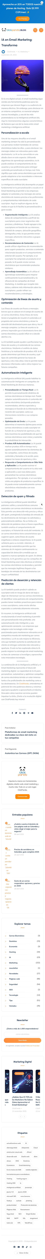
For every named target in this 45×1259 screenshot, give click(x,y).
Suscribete (22, 1040)
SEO (11, 990)
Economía (13, 946)
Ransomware (25, 1209)
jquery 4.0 (10, 1192)
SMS (8, 1218)
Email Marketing (24, 1165)
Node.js (9, 1201)
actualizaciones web (14, 1143)
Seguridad (13, 984)
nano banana (25, 1196)
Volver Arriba (23, 1253)
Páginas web (14, 979)
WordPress (28, 1223)
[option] (22, 1091)
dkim (35, 1156)
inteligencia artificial (14, 1187)
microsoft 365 (11, 1196)
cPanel (29, 1152)
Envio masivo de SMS (14, 1170)
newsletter (13, 968)
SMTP (16, 1218)
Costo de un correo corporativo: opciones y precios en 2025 (27, 883)
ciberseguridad (12, 1148)
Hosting (12, 952)
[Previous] (20, 1116)
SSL (24, 1218)
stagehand (34, 1218)
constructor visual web (14, 1152)
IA (19, 52)
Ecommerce (11, 1165)
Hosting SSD (11, 1183)
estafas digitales (31, 1170)
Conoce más (22, 796)
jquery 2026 (22, 1192)
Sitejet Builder (31, 1214)
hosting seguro (22, 1179)
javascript (28, 1187)
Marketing (24, 52)
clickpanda (25, 1148)
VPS (18, 1223)
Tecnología (13, 995)
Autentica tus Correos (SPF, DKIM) (22, 753)
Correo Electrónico (16, 936)
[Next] (24, 1116)
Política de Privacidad (32, 1046)
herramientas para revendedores (18, 1174)
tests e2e (10, 1223)
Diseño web (25, 1156)
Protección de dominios (29, 1205)
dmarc (9, 1161)
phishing (29, 1201)
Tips (11, 1000)
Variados (12, 1006)
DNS (17, 1161)
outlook (18, 1201)
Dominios (13, 941)
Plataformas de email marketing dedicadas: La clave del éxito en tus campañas (21, 735)
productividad (11, 1205)
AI (26, 1143)
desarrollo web (12, 1156)
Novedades (13, 973)
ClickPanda (11, 52)
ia (20, 1183)
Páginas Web (11, 1209)
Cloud (36, 1148)
